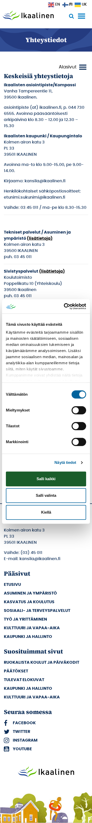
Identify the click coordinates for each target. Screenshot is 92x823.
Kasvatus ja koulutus (29, 602)
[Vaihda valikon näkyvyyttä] (73, 67)
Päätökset (16, 671)
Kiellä (46, 512)
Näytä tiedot (65, 462)
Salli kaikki (46, 479)
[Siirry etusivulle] (28, 15)
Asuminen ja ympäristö (30, 593)
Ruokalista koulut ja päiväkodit (41, 662)
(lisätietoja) (40, 238)
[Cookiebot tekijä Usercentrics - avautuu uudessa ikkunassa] (65, 306)
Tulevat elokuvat (24, 680)
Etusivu (12, 585)
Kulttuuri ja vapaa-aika (32, 628)
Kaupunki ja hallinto (28, 637)
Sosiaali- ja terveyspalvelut (37, 611)
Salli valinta (46, 495)
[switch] (79, 410)
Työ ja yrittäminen (25, 619)
